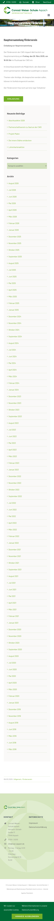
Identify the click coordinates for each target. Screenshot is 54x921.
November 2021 (15, 556)
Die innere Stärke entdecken (20, 140)
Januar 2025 (14, 310)
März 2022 (13, 529)
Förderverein (27, 779)
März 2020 (13, 689)
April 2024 (13, 370)
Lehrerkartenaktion (16, 147)
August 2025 (14, 263)
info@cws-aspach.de (16, 844)
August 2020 (14, 656)
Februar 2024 (14, 383)
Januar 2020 (14, 703)
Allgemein (17, 779)
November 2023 (15, 403)
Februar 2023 (14, 463)
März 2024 (13, 376)
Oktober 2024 (14, 330)
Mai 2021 (12, 596)
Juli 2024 (12, 350)
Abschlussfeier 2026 (17, 120)
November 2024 (15, 323)
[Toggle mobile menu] (49, 15)
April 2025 (13, 290)
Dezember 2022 (15, 476)
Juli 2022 (12, 503)
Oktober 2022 (14, 489)
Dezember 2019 (15, 709)
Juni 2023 (13, 436)
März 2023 (13, 456)
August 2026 (14, 183)
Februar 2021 (14, 616)
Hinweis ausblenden (27, 916)
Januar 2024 (14, 390)
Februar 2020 (14, 696)
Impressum (33, 823)
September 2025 (15, 256)
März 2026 (13, 216)
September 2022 (15, 496)
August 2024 (14, 343)
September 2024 (15, 336)
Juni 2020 (13, 669)
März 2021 (12, 609)
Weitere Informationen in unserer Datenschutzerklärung (34, 908)
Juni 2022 (13, 509)
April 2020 (13, 683)
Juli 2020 (12, 663)
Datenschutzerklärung (38, 827)
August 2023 (14, 423)
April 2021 (12, 603)
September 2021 (15, 569)
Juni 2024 (13, 356)
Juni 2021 (12, 589)
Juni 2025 (13, 276)
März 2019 (12, 736)
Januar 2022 (14, 543)
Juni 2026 (13, 196)
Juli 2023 (12, 430)
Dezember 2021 (15, 549)
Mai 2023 (12, 443)
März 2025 (13, 296)
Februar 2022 (14, 536)
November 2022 (15, 483)
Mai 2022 (12, 516)
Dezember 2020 (15, 629)
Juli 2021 (12, 583)
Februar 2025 (14, 303)
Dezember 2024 (15, 316)
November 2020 (15, 636)
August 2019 (13, 722)
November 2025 (15, 243)
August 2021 (13, 576)
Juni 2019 (12, 729)
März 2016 (12, 749)
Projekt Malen (14, 134)
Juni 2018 (12, 742)
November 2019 (15, 716)
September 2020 (15, 649)
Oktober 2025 (14, 250)
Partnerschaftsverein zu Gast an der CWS (25, 127)
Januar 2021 (13, 623)
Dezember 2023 (15, 396)
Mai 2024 (12, 363)
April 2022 (13, 523)
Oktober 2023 (14, 410)
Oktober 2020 (14, 643)
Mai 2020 (12, 676)
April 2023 (13, 450)
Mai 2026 (12, 203)
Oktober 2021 (14, 563)
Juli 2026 (12, 190)
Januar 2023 (14, 469)
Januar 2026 (14, 230)
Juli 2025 (12, 270)
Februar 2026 (14, 223)
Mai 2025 (12, 283)
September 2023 (15, 416)
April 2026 (13, 210)
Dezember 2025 (15, 236)
